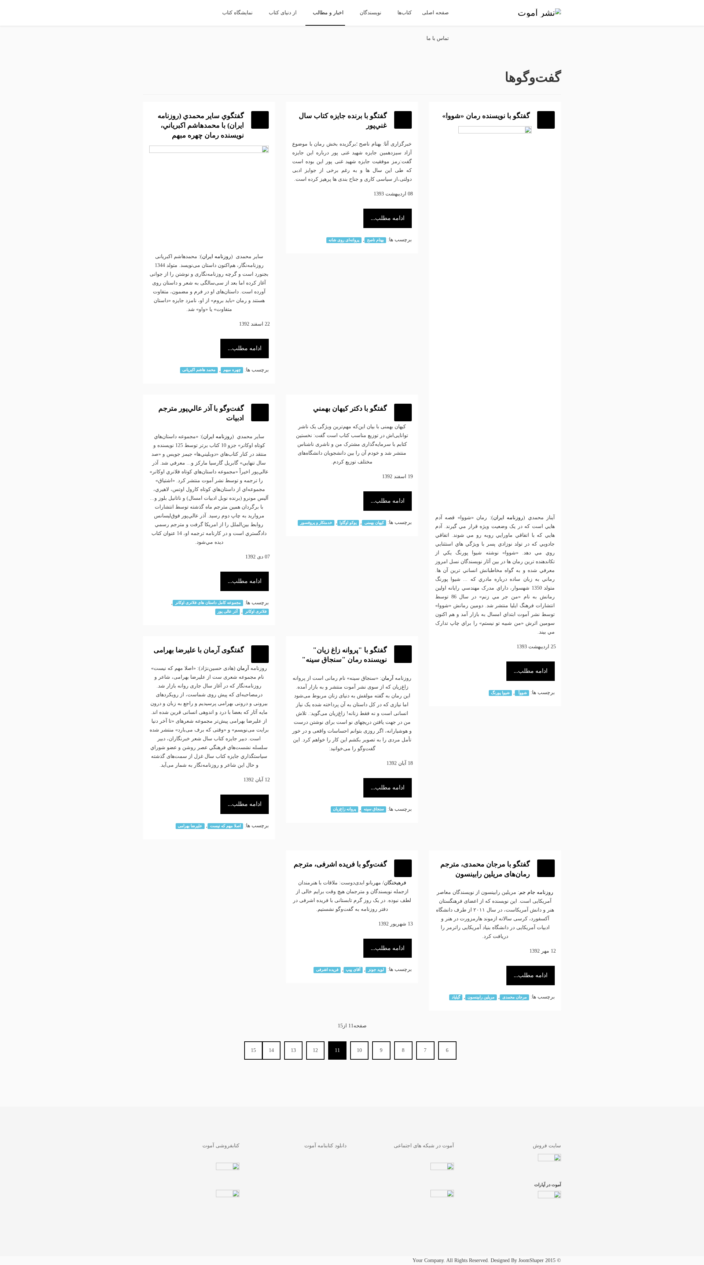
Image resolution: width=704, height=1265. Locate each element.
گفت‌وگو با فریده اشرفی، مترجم (340, 864)
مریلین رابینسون (481, 997)
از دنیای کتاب (283, 12)
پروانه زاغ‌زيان (344, 809)
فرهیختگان (395, 882)
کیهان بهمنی (374, 523)
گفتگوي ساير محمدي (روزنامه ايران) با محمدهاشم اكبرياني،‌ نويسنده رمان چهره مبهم (201, 125)
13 (293, 1050)
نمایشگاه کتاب (237, 12)
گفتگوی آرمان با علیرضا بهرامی (199, 650)
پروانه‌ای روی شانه (344, 240)
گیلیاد (456, 997)
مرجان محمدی (514, 997)
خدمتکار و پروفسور (316, 523)
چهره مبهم (232, 370)
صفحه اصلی (435, 12)
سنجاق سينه (374, 809)
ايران (207, 256)
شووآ (522, 693)
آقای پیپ (353, 970)
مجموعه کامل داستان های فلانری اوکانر (208, 603)
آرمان (387, 678)
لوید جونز (376, 970)
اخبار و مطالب (328, 12)
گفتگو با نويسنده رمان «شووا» (486, 116)
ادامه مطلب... (530, 671)
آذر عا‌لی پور (227, 612)
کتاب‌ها (404, 12)
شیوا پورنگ (500, 693)
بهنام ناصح (375, 240)
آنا (386, 144)
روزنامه (222, 256)
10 (359, 1050)
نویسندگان (370, 12)
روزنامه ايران (508, 517)
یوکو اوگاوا (348, 523)
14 (271, 1050)
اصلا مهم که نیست (225, 826)
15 (253, 1050)
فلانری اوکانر (256, 612)
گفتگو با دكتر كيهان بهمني (350, 408)
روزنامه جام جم (536, 892)
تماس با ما (437, 38)
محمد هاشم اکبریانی (199, 370)
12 (315, 1050)
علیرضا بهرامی (190, 826)
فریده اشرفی (327, 970)
